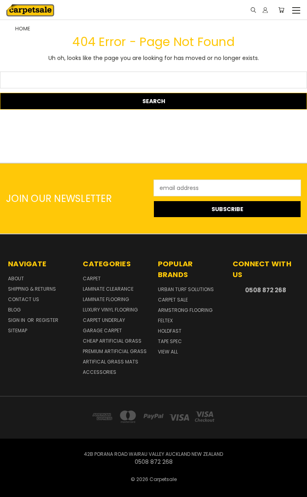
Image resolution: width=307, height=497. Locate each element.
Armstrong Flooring (185, 310)
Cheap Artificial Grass (112, 340)
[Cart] (281, 10)
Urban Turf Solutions (186, 289)
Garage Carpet (102, 330)
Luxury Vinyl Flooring (110, 309)
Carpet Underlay (104, 320)
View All (168, 351)
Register (47, 320)
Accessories (99, 372)
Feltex (165, 320)
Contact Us (23, 299)
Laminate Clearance (108, 288)
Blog (14, 309)
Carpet (92, 278)
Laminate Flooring (106, 299)
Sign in (17, 320)
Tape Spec (170, 341)
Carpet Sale (173, 299)
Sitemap (17, 330)
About (16, 278)
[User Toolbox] (265, 10)
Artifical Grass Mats (110, 361)
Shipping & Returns (32, 288)
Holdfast (169, 330)
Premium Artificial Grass (115, 351)
